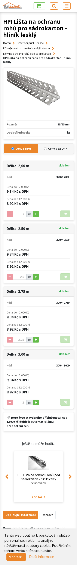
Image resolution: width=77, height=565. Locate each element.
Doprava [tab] (47, 515)
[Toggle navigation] (67, 6)
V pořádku (16, 557)
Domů (7, 43)
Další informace (41, 556)
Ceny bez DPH (58, 148)
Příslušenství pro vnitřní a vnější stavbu (26, 48)
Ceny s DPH (23, 148)
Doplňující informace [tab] (21, 515)
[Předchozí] (6, 477)
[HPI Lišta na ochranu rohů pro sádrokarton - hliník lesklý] (38, 92)
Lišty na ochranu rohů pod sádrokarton (27, 54)
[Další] (70, 477)
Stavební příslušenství (31, 43)
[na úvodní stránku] (12, 5)
